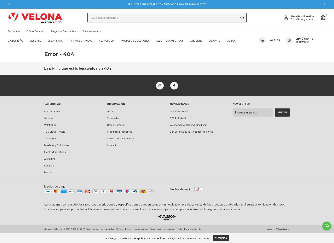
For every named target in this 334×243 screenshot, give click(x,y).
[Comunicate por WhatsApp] (326, 226)
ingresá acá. (168, 229)
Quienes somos (92, 31)
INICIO (110, 111)
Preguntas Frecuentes (63, 31)
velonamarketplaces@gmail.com (188, 125)
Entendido (221, 238)
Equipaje (214, 40)
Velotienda (55, 40)
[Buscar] (242, 17)
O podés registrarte (302, 19)
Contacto (112, 145)
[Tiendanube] (278, 229)
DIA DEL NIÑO (15, 40)
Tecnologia (106, 40)
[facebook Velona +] (174, 86)
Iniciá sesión (306, 16)
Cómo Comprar (35, 31)
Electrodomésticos (170, 40)
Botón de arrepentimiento (189, 229)
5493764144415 (179, 111)
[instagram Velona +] (160, 86)
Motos (231, 40)
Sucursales (14, 31)
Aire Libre (196, 40)
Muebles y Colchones (135, 40)
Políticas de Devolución (120, 138)
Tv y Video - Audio (80, 40)
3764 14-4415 (178, 118)
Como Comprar (115, 125)
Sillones (35, 40)
